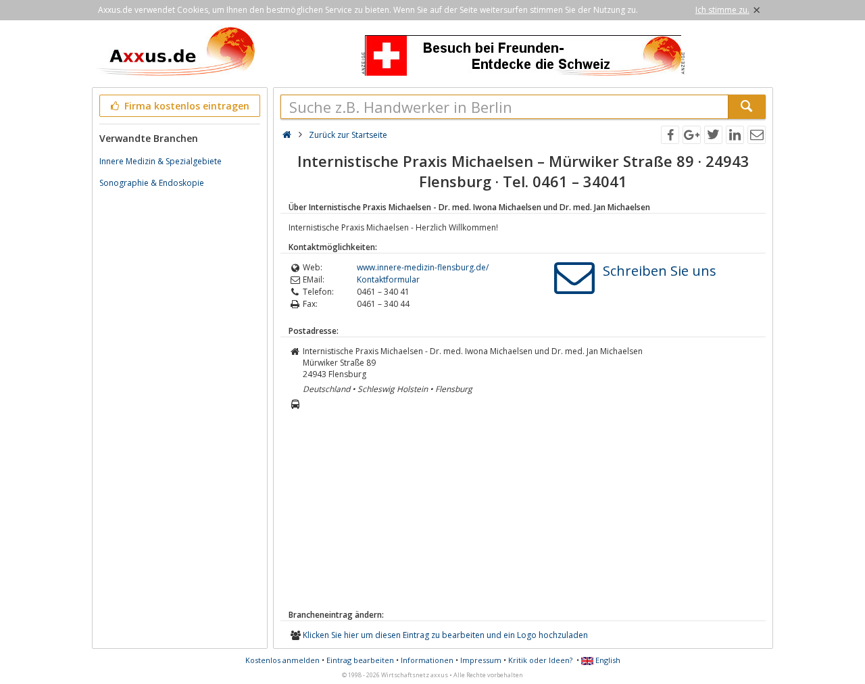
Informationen (427, 660)
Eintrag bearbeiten (360, 660)
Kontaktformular (388, 279)
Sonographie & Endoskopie (151, 183)
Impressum (480, 660)
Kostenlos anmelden (282, 660)
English (606, 660)
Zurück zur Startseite (348, 135)
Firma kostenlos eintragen (185, 105)
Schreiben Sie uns (659, 271)
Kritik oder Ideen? (540, 660)
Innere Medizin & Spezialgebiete (160, 161)
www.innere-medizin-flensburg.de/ (423, 267)
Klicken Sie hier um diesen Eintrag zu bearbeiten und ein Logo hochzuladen (445, 635)
